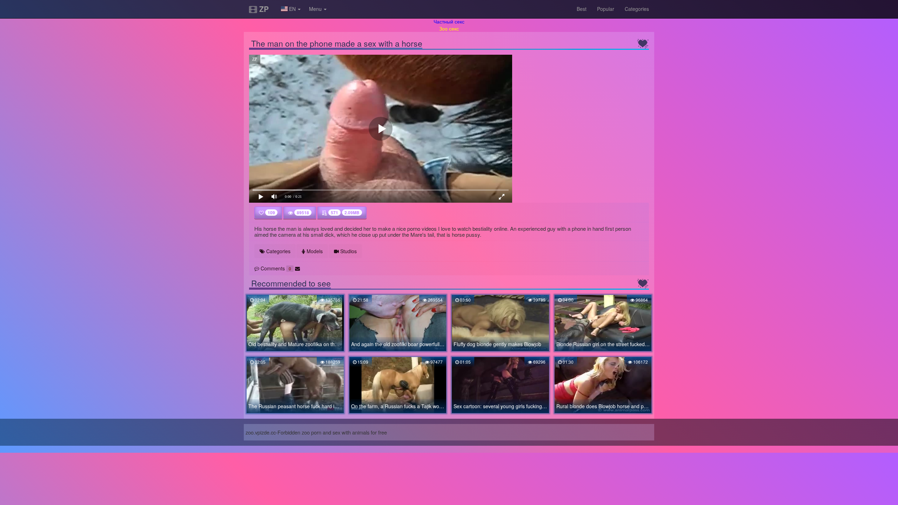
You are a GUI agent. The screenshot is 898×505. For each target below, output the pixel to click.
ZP (263, 9)
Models (314, 251)
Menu (316, 8)
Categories (637, 8)
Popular (605, 8)
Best (582, 8)
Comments (275, 268)
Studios (348, 251)
